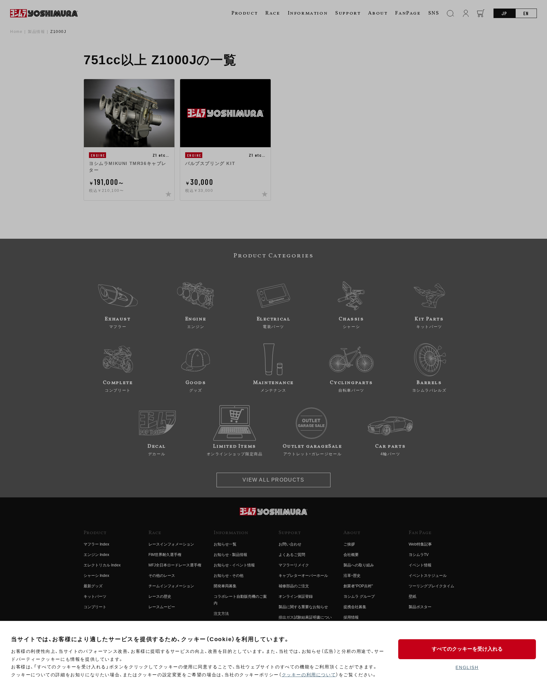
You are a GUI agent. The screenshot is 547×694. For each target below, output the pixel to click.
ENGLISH (467, 667)
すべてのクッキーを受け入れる (467, 649)
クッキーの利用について (309, 674)
